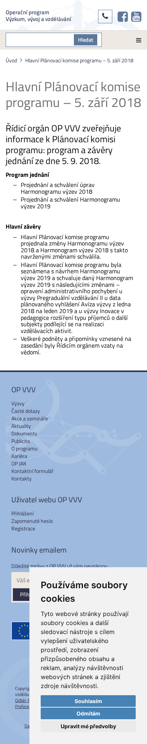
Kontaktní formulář (32, 471)
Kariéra (19, 456)
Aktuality (21, 426)
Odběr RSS (25, 700)
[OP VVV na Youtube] (136, 16)
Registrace (23, 528)
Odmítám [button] (88, 713)
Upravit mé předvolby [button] (88, 726)
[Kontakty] (105, 16)
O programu (24, 448)
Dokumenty (24, 433)
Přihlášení (22, 513)
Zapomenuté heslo (32, 521)
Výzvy (17, 403)
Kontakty (21, 478)
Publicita (20, 441)
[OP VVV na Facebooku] (123, 16)
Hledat (85, 40)
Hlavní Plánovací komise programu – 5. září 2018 (79, 60)
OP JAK (18, 463)
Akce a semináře (29, 418)
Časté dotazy (25, 411)
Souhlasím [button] (88, 701)
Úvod (11, 60)
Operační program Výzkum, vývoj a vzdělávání (38, 15)
